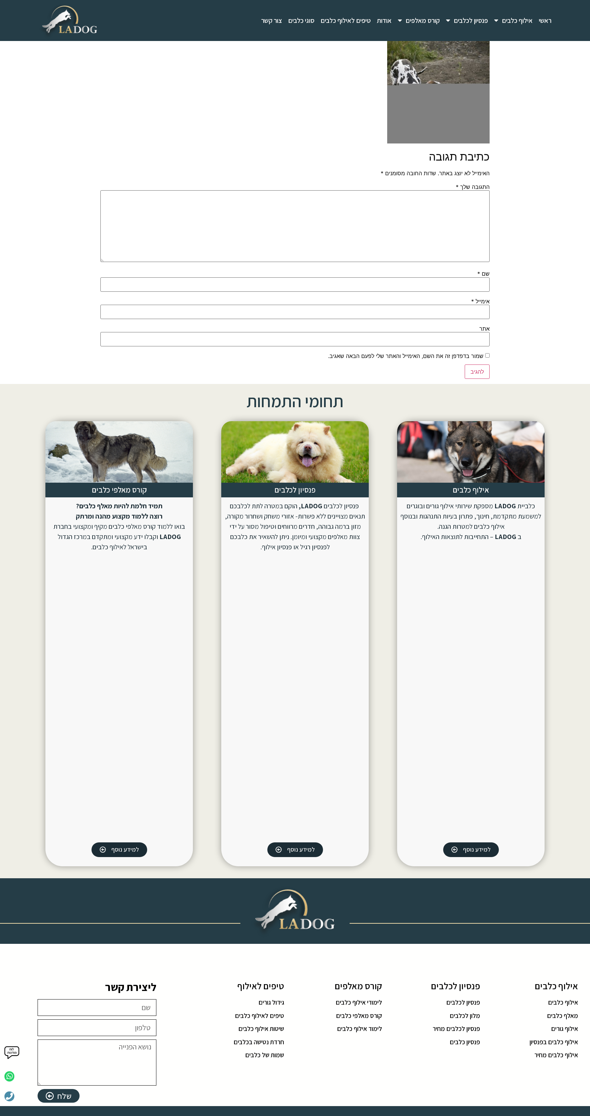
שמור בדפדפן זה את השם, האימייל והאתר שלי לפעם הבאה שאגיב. (405, 356)
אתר (484, 328)
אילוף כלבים (517, 20)
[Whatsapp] (9, 1076)
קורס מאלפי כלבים (119, 490)
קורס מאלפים (423, 20)
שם (483, 273)
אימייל (480, 301)
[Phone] (9, 1096)
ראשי (545, 20)
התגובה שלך (473, 187)
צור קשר (271, 20)
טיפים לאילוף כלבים (346, 20)
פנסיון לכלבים (471, 20)
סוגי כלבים (301, 20)
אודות (384, 20)
